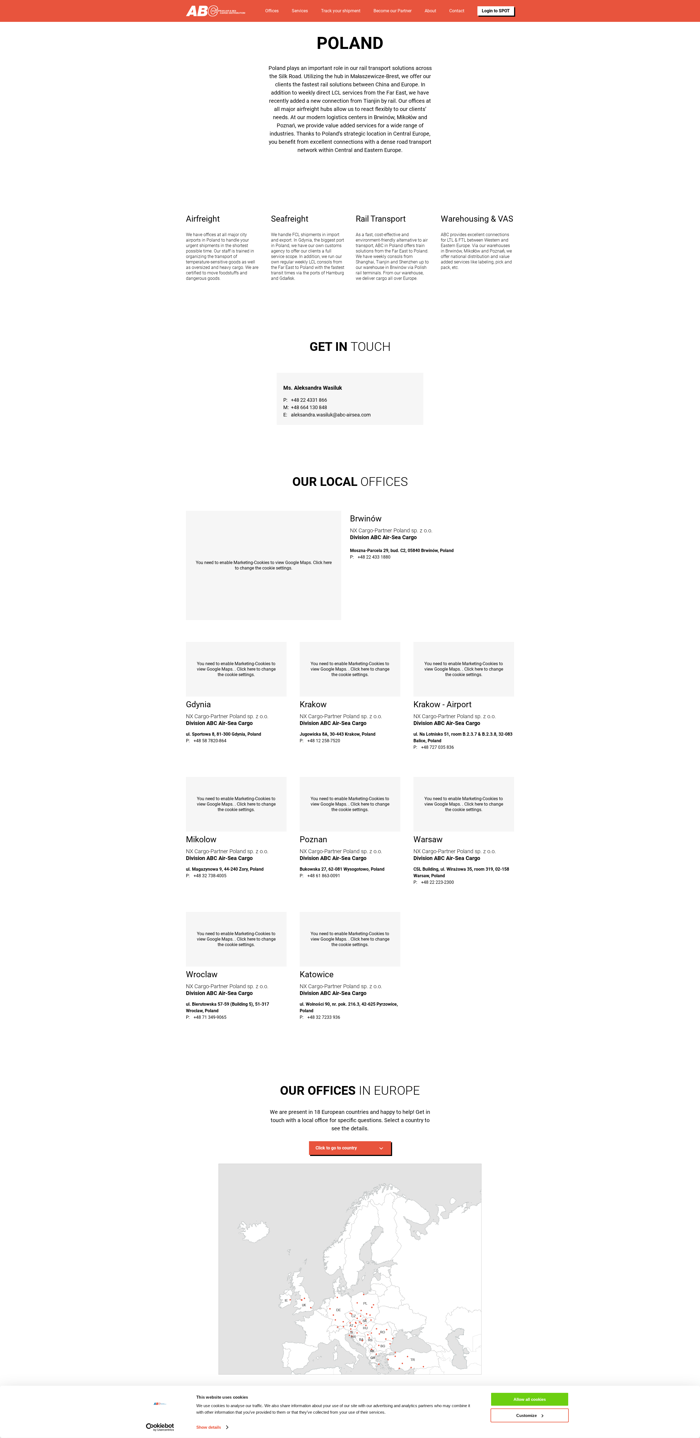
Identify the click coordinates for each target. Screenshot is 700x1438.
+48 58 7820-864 (210, 740)
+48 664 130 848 (309, 407)
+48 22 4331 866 (309, 400)
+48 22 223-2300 (437, 882)
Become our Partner (393, 10)
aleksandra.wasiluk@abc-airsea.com (331, 415)
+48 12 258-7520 (323, 740)
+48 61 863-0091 (323, 875)
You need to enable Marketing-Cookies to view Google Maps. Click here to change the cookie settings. (264, 565)
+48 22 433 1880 (374, 557)
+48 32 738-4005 (210, 875)
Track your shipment (340, 10)
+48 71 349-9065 (210, 1017)
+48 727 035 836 (437, 747)
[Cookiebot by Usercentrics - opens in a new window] (160, 1427)
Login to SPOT (496, 10)
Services (300, 10)
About (430, 10)
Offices (272, 10)
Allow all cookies (530, 1399)
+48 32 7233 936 (323, 1017)
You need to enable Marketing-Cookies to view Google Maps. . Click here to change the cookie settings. (236, 669)
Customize (526, 1415)
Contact (456, 10)
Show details (208, 1427)
